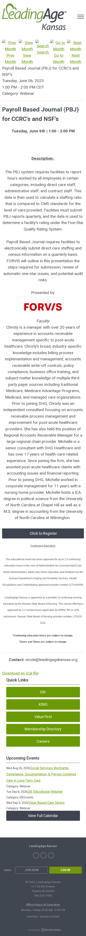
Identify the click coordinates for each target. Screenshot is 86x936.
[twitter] (43, 855)
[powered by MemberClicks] (43, 930)
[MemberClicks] (36, 16)
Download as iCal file (20, 673)
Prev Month (10, 58)
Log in (65, 870)
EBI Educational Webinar (45, 792)
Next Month (75, 58)
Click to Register (43, 533)
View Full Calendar (43, 815)
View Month (27, 58)
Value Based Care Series (46, 803)
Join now (32, 870)
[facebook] (36, 855)
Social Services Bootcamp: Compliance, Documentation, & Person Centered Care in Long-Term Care (41, 774)
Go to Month (58, 58)
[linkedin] (51, 855)
